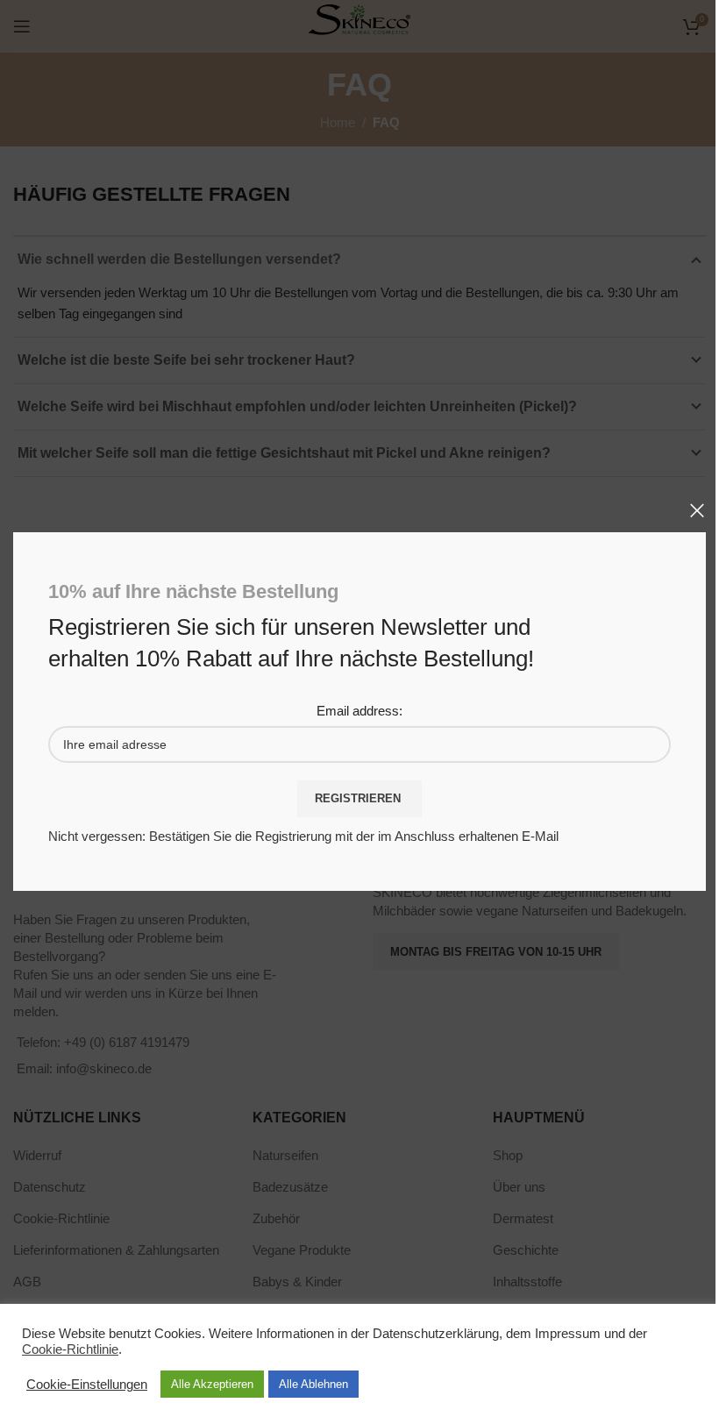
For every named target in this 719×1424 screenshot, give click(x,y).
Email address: (359, 711)
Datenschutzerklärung (436, 1334)
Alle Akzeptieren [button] (212, 1384)
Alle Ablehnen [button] (313, 1384)
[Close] (697, 510)
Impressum (568, 1334)
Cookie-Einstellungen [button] (86, 1385)
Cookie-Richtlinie (70, 1349)
